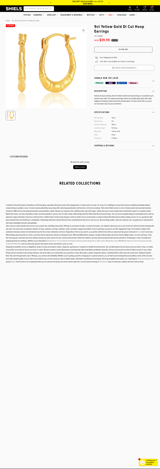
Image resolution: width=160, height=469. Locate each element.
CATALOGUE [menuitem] (122, 15)
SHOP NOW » (80, 3)
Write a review (80, 167)
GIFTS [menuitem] (101, 15)
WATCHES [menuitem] (91, 15)
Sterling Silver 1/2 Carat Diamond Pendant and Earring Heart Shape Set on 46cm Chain (76, 241)
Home (8, 21)
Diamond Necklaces (145, 259)
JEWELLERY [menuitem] (51, 15)
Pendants (103, 262)
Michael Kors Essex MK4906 (115, 241)
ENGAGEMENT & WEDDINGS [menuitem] (71, 15)
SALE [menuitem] (110, 15)
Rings (13, 262)
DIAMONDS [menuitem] (37, 15)
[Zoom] (83, 30)
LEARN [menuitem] (132, 15)
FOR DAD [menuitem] (27, 15)
